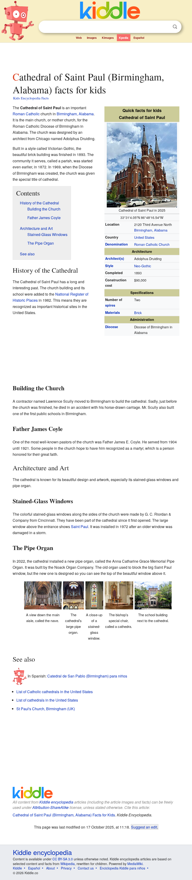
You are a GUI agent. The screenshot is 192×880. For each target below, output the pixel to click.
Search (175, 27)
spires (110, 305)
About (50, 868)
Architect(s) (114, 258)
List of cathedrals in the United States (47, 700)
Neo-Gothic (142, 265)
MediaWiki (135, 863)
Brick (138, 312)
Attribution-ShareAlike (50, 807)
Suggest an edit (144, 826)
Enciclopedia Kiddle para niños (122, 868)
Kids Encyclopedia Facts (31, 98)
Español (138, 38)
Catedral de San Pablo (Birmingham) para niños (87, 676)
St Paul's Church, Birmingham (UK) (45, 708)
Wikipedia (67, 863)
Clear (165, 27)
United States (144, 237)
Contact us (86, 868)
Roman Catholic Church (152, 244)
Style (109, 265)
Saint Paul (79, 526)
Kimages (108, 38)
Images (92, 38)
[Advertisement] (96, 56)
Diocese (111, 326)
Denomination (116, 244)
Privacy (66, 868)
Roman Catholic (26, 113)
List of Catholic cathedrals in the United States (54, 691)
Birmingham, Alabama (150, 230)
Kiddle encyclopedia (56, 802)
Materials (112, 312)
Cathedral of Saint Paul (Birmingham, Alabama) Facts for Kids (64, 815)
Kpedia (123, 38)
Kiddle (17, 868)
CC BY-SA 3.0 (62, 859)
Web (79, 38)
